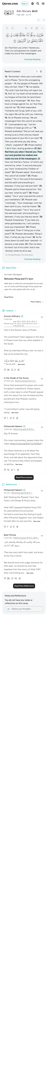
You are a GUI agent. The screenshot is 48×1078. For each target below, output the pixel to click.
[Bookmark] (12, 28)
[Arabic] (37, 71)
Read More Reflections (24, 586)
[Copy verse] (26, 28)
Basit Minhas (10, 535)
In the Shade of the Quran (16, 378)
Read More (8, 297)
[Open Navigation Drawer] (43, 3)
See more (21, 364)
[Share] (31, 28)
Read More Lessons (24, 477)
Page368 (20, 15)
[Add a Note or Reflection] (37, 28)
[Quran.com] (10, 3)
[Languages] (32, 3)
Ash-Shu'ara (24, 11)
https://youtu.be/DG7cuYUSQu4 (25, 443)
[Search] (38, 3)
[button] (39, 35)
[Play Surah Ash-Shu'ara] (7, 28)
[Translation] (41, 71)
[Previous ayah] (39, 20)
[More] (42, 28)
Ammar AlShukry (12, 316)
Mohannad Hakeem (13, 426)
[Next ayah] (44, 20)
